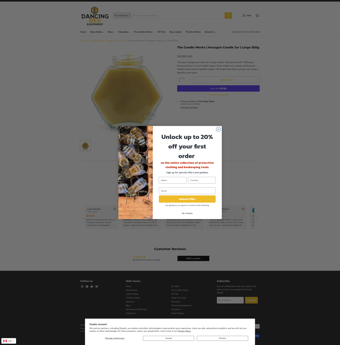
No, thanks (187, 213)
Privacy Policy (184, 331)
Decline (222, 338)
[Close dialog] (218, 129)
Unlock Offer (187, 199)
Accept (168, 338)
